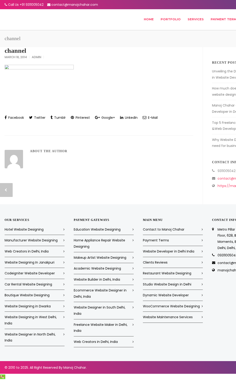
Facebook (15, 117)
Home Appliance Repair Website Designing (99, 243)
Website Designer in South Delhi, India (99, 310)
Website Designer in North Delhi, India (30, 337)
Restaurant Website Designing (167, 273)
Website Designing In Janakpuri (29, 262)
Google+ (107, 117)
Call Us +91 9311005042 (26, 4)
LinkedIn (131, 117)
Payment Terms (156, 240)
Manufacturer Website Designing (31, 240)
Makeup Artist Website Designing (100, 257)
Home (149, 19)
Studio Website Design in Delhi (167, 284)
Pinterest (82, 117)
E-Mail (152, 117)
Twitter (39, 117)
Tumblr (59, 117)
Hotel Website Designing (24, 229)
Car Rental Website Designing (28, 284)
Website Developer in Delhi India (168, 251)
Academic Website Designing (97, 268)
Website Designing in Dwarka (28, 306)
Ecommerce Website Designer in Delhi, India (100, 293)
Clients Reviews (155, 262)
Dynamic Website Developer (166, 295)
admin (36, 57)
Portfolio (171, 19)
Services (196, 19)
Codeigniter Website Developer (30, 273)
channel (15, 50)
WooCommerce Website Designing (171, 306)
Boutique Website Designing (27, 295)
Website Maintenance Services (168, 317)
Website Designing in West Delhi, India (31, 320)
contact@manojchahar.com (74, 4)
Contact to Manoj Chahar (163, 229)
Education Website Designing (97, 229)
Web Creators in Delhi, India (27, 251)
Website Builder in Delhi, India (97, 279)
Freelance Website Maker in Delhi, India (100, 327)
